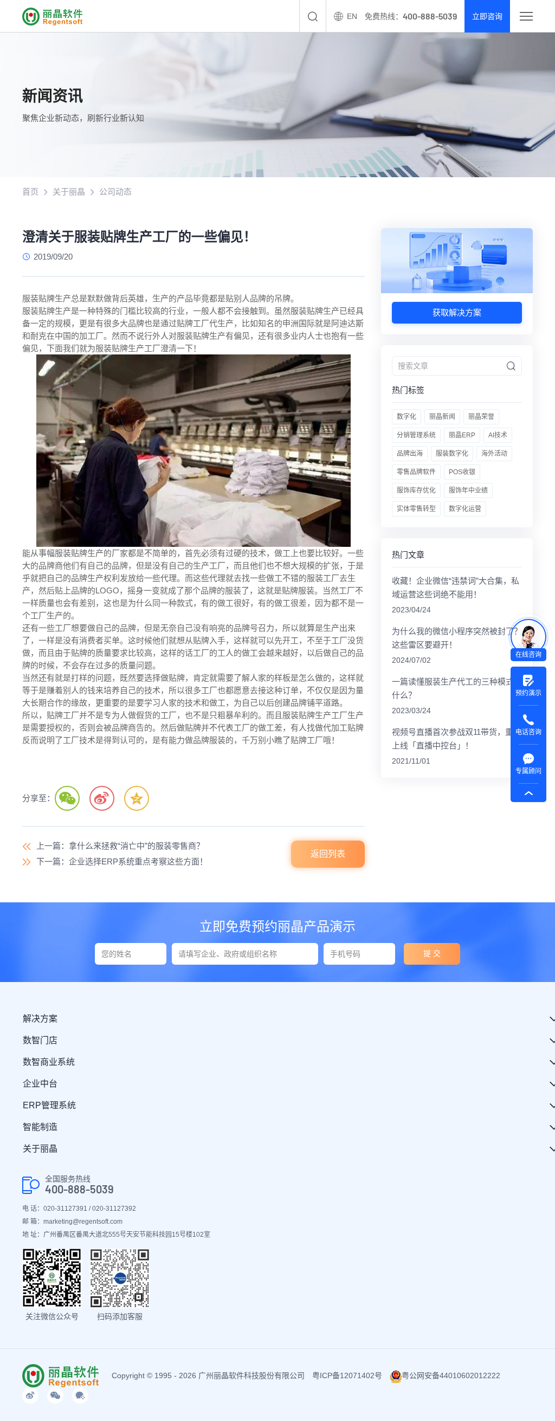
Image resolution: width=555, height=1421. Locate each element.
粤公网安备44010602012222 (451, 1375)
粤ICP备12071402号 (347, 1375)
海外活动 (494, 453)
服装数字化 (452, 453)
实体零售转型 (416, 509)
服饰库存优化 (416, 490)
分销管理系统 (416, 435)
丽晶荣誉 (481, 417)
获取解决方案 (457, 312)
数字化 (406, 417)
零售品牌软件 (416, 472)
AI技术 (497, 435)
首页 (30, 191)
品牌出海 (410, 453)
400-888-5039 (79, 1189)
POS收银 (462, 472)
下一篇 (122, 861)
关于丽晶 (69, 191)
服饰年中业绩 (468, 490)
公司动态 (115, 191)
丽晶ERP (462, 435)
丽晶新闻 (442, 417)
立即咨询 (487, 16)
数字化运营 (465, 509)
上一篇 (120, 845)
